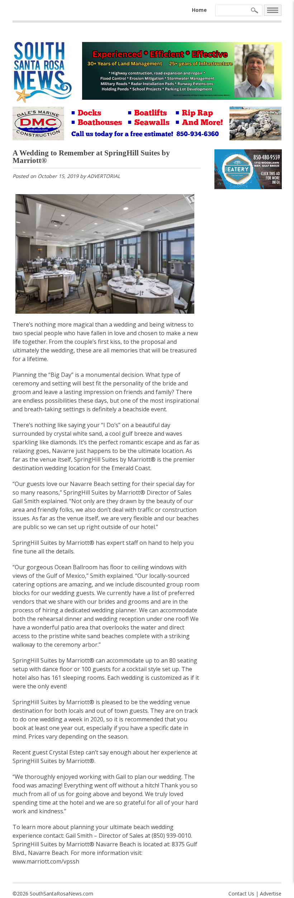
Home (199, 9)
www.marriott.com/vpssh (46, 861)
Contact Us (241, 893)
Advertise (270, 893)
